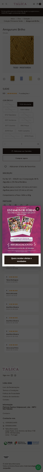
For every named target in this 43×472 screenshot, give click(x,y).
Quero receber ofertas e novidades (21, 259)
